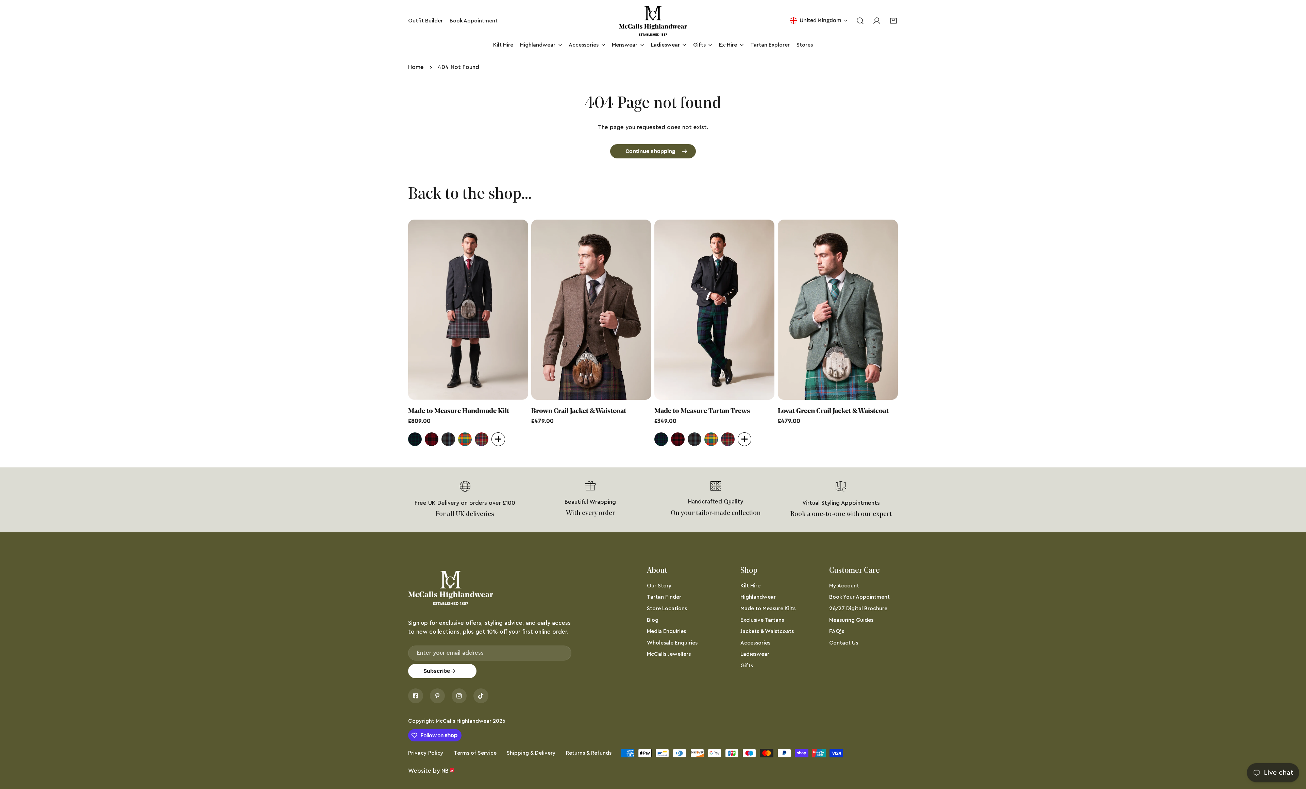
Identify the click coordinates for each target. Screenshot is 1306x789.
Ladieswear (754, 654)
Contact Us (843, 643)
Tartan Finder (664, 597)
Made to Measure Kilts (768, 608)
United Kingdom (820, 20)
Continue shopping (650, 151)
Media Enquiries (666, 631)
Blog (652, 620)
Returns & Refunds (589, 753)
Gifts (746, 665)
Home (416, 67)
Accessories (755, 643)
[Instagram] (459, 695)
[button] (893, 21)
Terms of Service (475, 753)
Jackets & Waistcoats (767, 631)
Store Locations (667, 608)
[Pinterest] (437, 695)
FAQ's (836, 631)
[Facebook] (415, 695)
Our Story (659, 585)
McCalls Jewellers (669, 654)
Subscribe (436, 671)
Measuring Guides (851, 620)
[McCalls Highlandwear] (653, 21)
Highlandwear (758, 597)
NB (445, 771)
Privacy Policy (425, 753)
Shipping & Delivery (531, 753)
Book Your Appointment (859, 597)
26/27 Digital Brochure (858, 608)
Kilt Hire (750, 585)
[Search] (860, 21)
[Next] (916, 311)
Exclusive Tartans (762, 620)
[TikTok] (480, 695)
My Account (844, 585)
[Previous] (390, 311)
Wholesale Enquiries (672, 643)
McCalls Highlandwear (463, 721)
